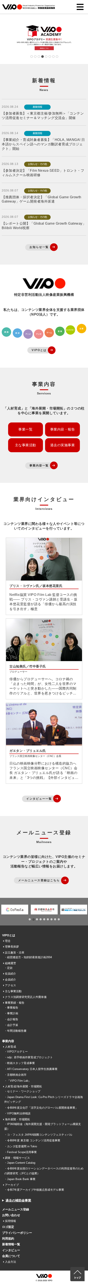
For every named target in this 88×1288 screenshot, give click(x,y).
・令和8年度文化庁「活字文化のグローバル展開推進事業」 (41, 1107)
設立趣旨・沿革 (14, 952)
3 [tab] (38, 57)
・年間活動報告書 (15, 1030)
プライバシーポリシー (17, 1232)
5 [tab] (45, 57)
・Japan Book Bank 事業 (19, 1179)
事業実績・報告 (14, 1002)
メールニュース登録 (15, 1209)
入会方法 (10, 1261)
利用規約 (8, 1238)
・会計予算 (11, 1025)
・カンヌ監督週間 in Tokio (20, 1146)
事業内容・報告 (62, 429)
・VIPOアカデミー (16, 1051)
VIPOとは (8, 935)
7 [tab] (53, 57)
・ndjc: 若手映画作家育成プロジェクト (28, 1057)
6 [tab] (49, 57)
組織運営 (10, 963)
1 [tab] (31, 57)
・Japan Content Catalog (19, 1162)
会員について (11, 1256)
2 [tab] (35, 57)
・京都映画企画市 (15, 1074)
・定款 (8, 967)
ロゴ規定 (8, 1226)
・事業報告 (11, 1007)
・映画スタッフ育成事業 (19, 1063)
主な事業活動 (25, 445)
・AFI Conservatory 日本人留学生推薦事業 (30, 1069)
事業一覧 (25, 429)
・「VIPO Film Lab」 (17, 1080)
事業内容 (8, 1041)
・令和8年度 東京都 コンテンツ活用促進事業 (32, 1140)
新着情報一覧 (11, 1244)
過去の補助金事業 (18, 1200)
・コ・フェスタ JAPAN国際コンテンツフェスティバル (38, 1134)
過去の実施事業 (62, 445)
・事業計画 (11, 1013)
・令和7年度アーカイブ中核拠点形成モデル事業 (34, 1189)
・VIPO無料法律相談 (17, 1113)
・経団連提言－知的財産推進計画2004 (28, 957)
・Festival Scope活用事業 (20, 1152)
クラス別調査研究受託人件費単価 (26, 997)
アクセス (10, 985)
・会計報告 (11, 1019)
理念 (7, 940)
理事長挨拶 (12, 946)
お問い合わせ (11, 1215)
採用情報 (10, 1221)
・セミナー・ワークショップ (22, 1091)
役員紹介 (10, 973)
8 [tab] (56, 57)
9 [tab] (58, 920)
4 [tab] (42, 57)
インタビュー (11, 1250)
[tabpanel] (44, 38)
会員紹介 (10, 979)
